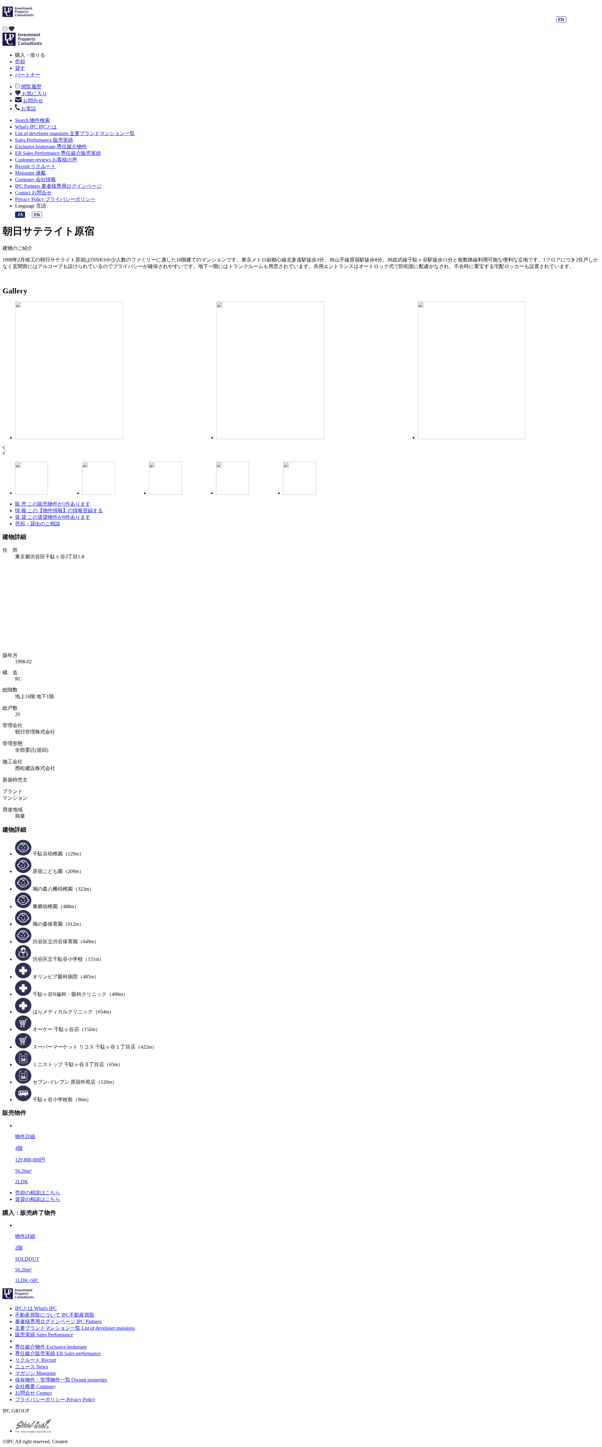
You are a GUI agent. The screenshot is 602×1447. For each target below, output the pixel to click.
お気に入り (34, 93)
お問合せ (32, 100)
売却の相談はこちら (37, 1192)
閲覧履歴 (30, 86)
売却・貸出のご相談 (37, 523)
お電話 (28, 108)
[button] (301, 448)
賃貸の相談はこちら (37, 1199)
